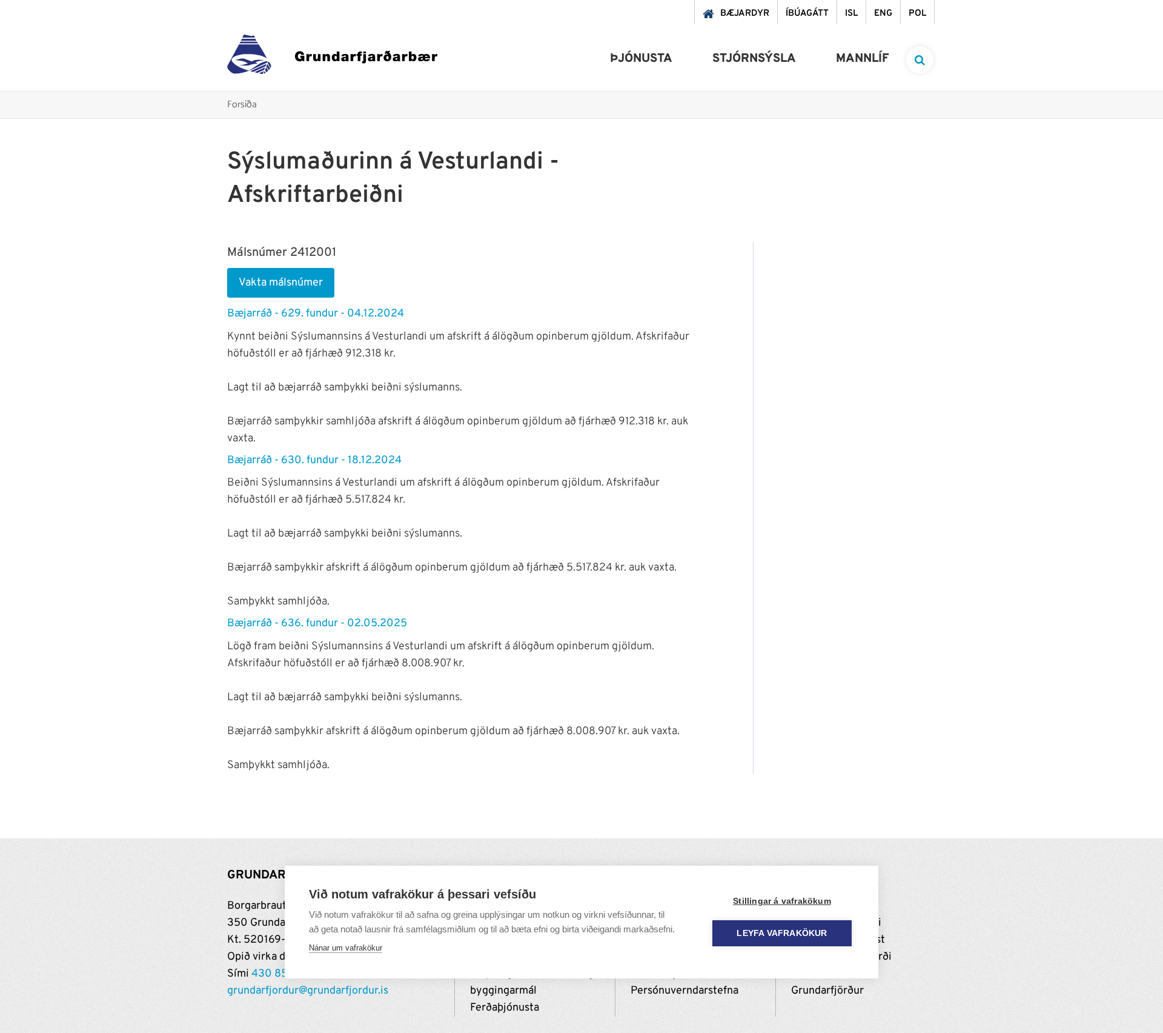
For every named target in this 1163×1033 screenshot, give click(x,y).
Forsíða (242, 105)
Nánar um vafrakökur (345, 947)
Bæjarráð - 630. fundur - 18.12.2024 (314, 460)
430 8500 (276, 974)
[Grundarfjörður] (332, 57)
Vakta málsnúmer (281, 283)
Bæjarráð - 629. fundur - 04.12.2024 (315, 314)
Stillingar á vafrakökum (782, 901)
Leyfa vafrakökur (782, 933)
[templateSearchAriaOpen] (919, 59)
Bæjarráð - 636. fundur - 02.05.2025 (317, 623)
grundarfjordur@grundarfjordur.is (307, 991)
